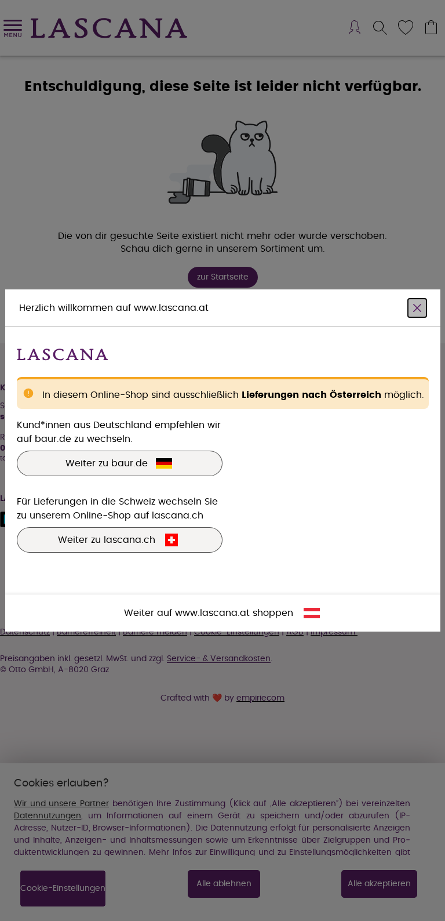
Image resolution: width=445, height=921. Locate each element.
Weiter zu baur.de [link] (106, 463)
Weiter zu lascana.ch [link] (106, 540)
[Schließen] (417, 308)
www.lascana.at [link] (212, 613)
